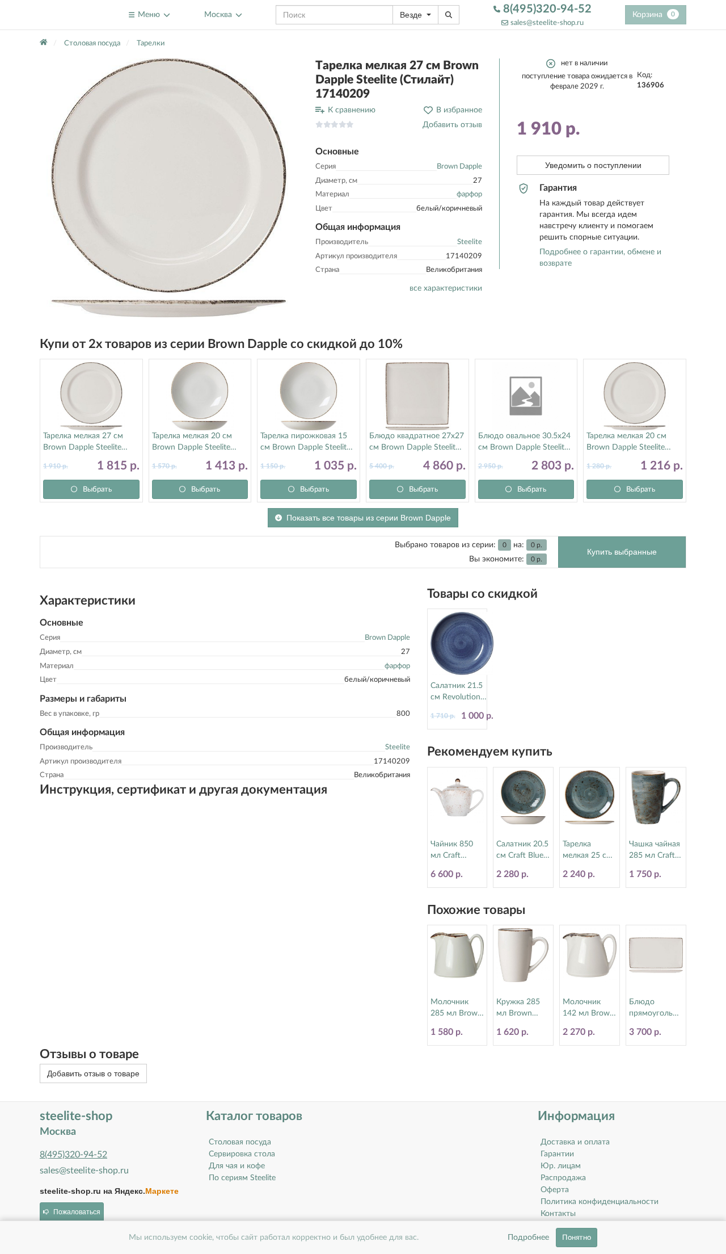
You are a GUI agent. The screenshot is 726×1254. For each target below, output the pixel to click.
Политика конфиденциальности (600, 1202)
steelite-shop (67, 14)
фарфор (469, 194)
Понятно (576, 1237)
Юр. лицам (561, 1166)
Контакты (558, 1214)
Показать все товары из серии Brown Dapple (368, 517)
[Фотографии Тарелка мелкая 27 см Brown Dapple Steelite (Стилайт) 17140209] (169, 187)
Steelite (469, 242)
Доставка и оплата (575, 1142)
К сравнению (351, 110)
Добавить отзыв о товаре (93, 1073)
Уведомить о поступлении (593, 165)
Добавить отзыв (452, 125)
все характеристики (446, 288)
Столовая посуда (240, 1142)
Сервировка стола (242, 1154)
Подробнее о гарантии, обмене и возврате (600, 257)
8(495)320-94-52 (546, 9)
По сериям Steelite (242, 1178)
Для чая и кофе (237, 1166)
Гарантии (557, 1154)
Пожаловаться (76, 1212)
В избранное (459, 110)
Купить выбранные (622, 551)
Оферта (555, 1190)
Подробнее (528, 1238)
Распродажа (563, 1178)
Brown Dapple (459, 166)
